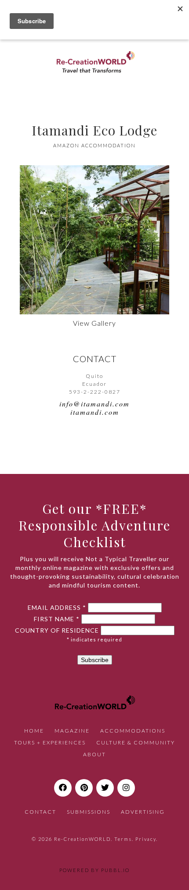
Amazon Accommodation (94, 145)
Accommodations (132, 730)
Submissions (88, 811)
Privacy (145, 839)
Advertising (143, 811)
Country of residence (57, 630)
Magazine (72, 730)
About (94, 754)
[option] (94, 239)
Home (34, 730)
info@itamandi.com (94, 403)
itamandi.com (94, 412)
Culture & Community (135, 742)
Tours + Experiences (50, 742)
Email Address (57, 608)
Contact (40, 811)
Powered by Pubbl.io (94, 870)
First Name (57, 619)
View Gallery (94, 323)
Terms (123, 839)
